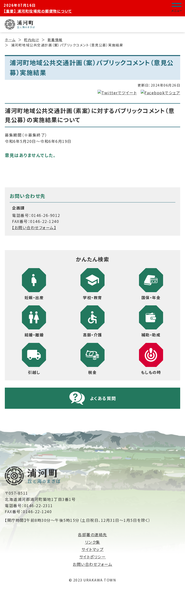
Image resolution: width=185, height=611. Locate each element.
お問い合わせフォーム (92, 564)
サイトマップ (92, 549)
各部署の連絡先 (92, 534)
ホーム (10, 39)
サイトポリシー (92, 557)
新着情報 (55, 39)
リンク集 (92, 542)
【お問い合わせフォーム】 (34, 227)
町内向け (31, 39)
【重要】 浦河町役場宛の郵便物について (38, 10)
